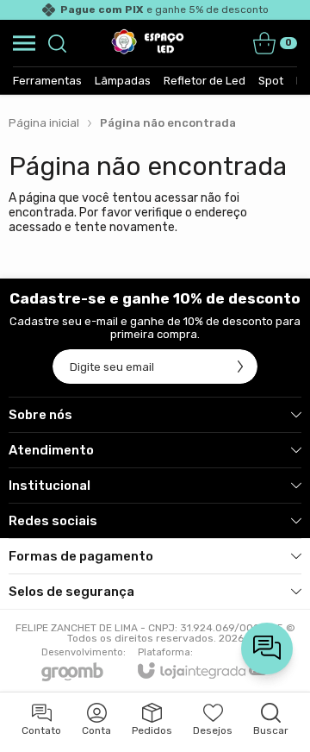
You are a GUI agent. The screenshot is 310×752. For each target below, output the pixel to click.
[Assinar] (240, 366)
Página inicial (44, 122)
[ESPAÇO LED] (150, 43)
